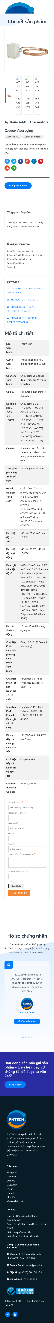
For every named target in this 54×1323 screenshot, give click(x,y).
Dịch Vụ (11, 1180)
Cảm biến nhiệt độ (33, 136)
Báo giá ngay (15, 1084)
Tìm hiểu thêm (28, 1021)
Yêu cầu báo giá (15, 1201)
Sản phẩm (12, 1185)
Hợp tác (11, 1197)
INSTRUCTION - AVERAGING (24, 299)
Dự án (10, 1189)
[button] (23, 1037)
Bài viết (11, 1193)
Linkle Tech (10, 1305)
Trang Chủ (12, 1172)
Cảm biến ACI (13, 136)
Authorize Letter (27, 1012)
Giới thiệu (11, 1176)
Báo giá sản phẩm (18, 185)
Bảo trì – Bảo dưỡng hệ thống (22, 1216)
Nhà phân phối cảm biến (19, 1232)
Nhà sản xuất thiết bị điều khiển (23, 1236)
